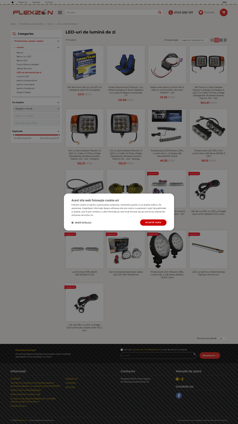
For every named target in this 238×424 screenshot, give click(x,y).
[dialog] (119, 212)
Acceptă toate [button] (153, 222)
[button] (81, 222)
